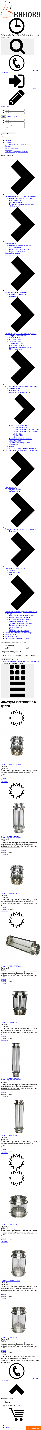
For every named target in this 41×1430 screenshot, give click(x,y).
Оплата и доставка (11, 148)
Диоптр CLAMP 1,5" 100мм (11, 764)
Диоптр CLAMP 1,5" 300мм (11, 1079)
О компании (9, 142)
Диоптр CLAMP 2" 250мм (10, 1135)
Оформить (20, 1405)
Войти (3, 116)
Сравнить (4, 782)
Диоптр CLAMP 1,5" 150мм (11, 837)
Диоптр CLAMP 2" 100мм (10, 893)
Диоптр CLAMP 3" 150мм (10, 1281)
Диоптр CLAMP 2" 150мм (10, 1022)
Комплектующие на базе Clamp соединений (23, 661)
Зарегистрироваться (8, 133)
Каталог (8, 146)
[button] (33, 1428)
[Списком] (17, 689)
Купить (3, 778)
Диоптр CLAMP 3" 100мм (10, 1224)
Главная (8, 140)
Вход (34, 88)
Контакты (8, 150)
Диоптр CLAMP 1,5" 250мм (11, 966)
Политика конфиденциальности (16, 152)
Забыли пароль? (12, 116)
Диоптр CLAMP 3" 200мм (10, 1337)
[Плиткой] (17, 672)
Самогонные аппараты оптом (19, 144)
